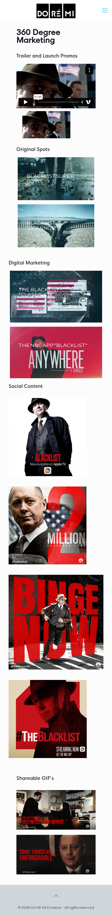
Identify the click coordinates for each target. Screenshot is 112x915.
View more (56, 178)
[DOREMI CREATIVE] (56, 10)
